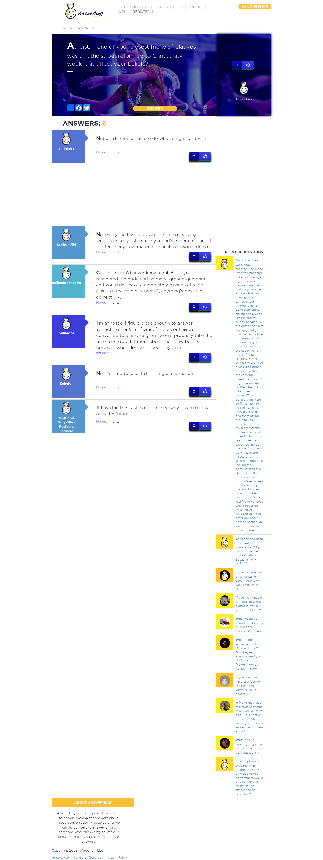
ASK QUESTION (254, 6)
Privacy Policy (116, 857)
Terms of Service (87, 857)
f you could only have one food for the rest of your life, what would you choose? (249, 685)
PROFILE (195, 7)
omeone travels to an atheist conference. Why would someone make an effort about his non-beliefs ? (249, 551)
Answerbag (61, 857)
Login (121, 11)
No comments (107, 152)
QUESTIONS (130, 7)
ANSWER (155, 108)
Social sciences (78, 28)
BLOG (178, 7)
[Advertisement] (134, 195)
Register (141, 11)
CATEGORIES (156, 7)
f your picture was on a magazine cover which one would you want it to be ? (249, 580)
